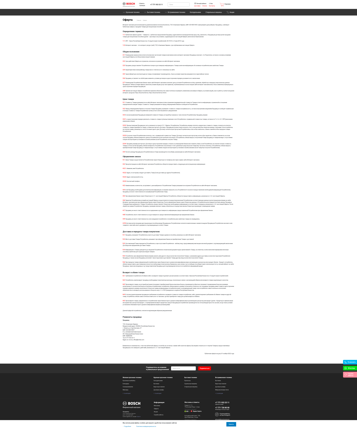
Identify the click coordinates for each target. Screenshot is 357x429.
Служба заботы (158, 415)
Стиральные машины (214, 12)
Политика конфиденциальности (146, 426)
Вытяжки (156, 383)
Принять (231, 424)
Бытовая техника (153, 12)
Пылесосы (187, 380)
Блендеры (126, 383)
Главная (139, 20)
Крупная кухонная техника (163, 377)
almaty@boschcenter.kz (222, 419)
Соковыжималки (128, 386)
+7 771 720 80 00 (222, 408)
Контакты (212, 6)
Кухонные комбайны (129, 380)
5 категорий (127, 393)
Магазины (157, 405)
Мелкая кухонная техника (132, 377)
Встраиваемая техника (223, 377)
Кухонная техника (132, 12)
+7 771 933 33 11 (156, 4)
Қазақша (142, 5)
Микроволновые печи (222, 390)
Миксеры (125, 390)
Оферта (145, 20)
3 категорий (158, 393)
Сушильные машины (190, 383)
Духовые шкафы (159, 390)
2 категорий (219, 393)
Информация (159, 402)
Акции (232, 12)
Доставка (197, 6)
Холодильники (195, 12)
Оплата (204, 6)
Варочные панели (159, 386)
